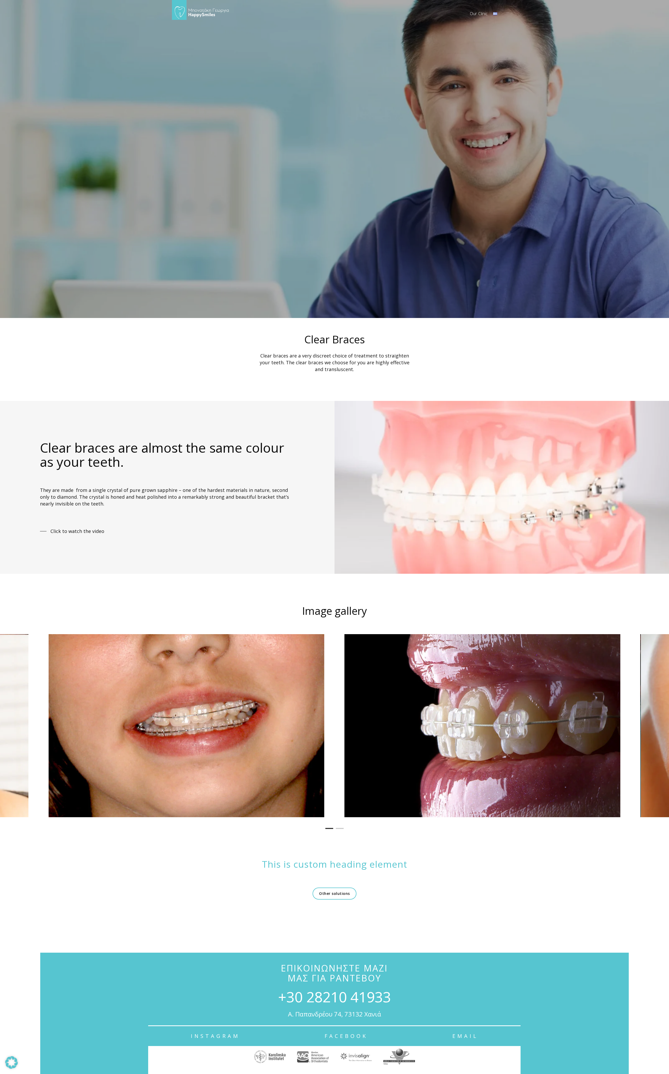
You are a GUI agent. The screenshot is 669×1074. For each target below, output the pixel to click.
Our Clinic (479, 14)
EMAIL (465, 1035)
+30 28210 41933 (334, 997)
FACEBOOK (346, 1035)
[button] (11, 1062)
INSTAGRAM (215, 1035)
